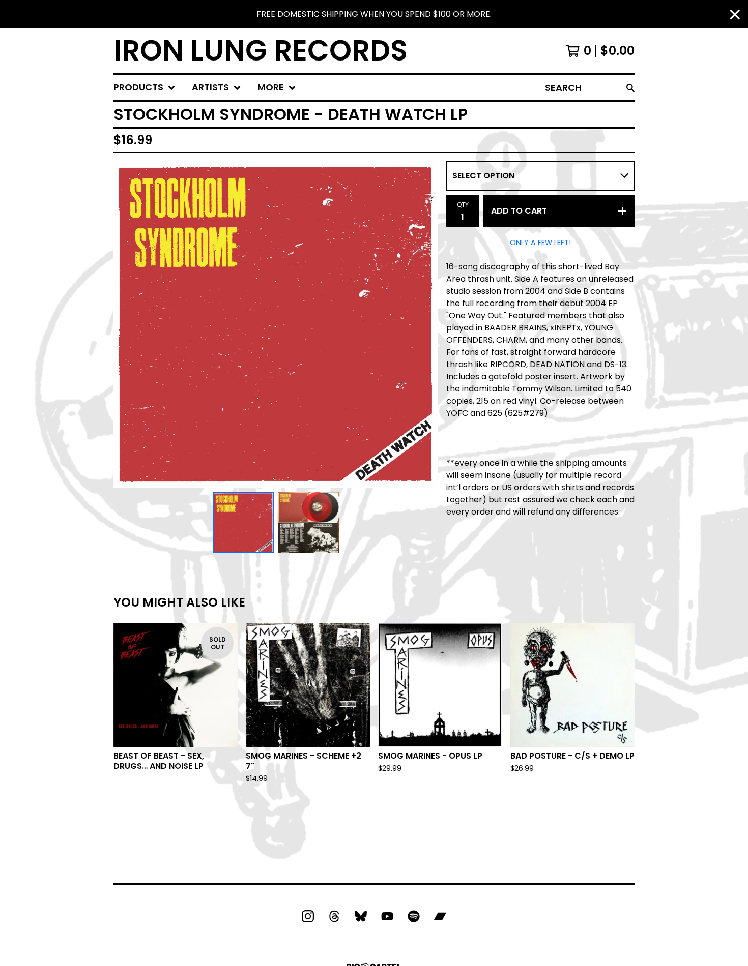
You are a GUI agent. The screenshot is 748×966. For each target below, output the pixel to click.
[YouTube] (387, 916)
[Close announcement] (735, 14)
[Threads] (334, 916)
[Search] (630, 87)
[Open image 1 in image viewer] (275, 324)
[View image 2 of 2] (308, 522)
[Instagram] (308, 916)
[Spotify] (413, 916)
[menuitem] (144, 87)
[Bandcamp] (440, 916)
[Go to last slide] (128, 324)
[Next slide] (424, 324)
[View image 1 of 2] (243, 522)
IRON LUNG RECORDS (260, 51)
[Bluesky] (360, 916)
